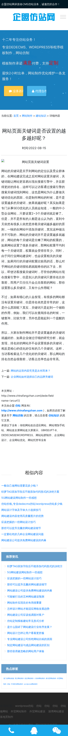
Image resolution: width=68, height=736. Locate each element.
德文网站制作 (29, 678)
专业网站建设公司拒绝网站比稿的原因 (29, 639)
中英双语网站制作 (17, 684)
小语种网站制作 (39, 678)
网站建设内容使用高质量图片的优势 (22, 515)
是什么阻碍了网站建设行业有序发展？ (29, 626)
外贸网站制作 (19, 711)
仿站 (8, 684)
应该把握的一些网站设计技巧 (18, 522)
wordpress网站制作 (31, 684)
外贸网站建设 (37, 711)
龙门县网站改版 (8, 678)
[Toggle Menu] (63, 17)
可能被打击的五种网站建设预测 (25, 596)
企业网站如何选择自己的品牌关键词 (32, 376)
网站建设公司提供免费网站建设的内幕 (23, 540)
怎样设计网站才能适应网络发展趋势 (28, 608)
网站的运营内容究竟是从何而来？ (30, 370)
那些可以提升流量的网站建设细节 (21, 528)
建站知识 (41, 115)
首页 (16, 115)
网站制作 (27, 115)
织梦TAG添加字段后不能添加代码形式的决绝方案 (30, 491)
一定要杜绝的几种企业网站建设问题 (22, 534)
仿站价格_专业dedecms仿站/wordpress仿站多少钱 (31, 503)
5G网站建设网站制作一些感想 (19, 497)
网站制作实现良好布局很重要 (24, 602)
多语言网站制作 (51, 678)
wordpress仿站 (24, 705)
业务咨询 (17, 91)
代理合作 (40, 91)
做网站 (4, 711)
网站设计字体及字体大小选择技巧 (21, 509)
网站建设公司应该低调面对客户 (25, 614)
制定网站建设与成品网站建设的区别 (28, 645)
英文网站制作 (19, 678)
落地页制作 (6, 716)
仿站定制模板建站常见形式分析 (25, 620)
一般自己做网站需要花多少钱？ (19, 485)
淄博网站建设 (56, 711)
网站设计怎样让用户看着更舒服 (25, 633)
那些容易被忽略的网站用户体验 (25, 651)
